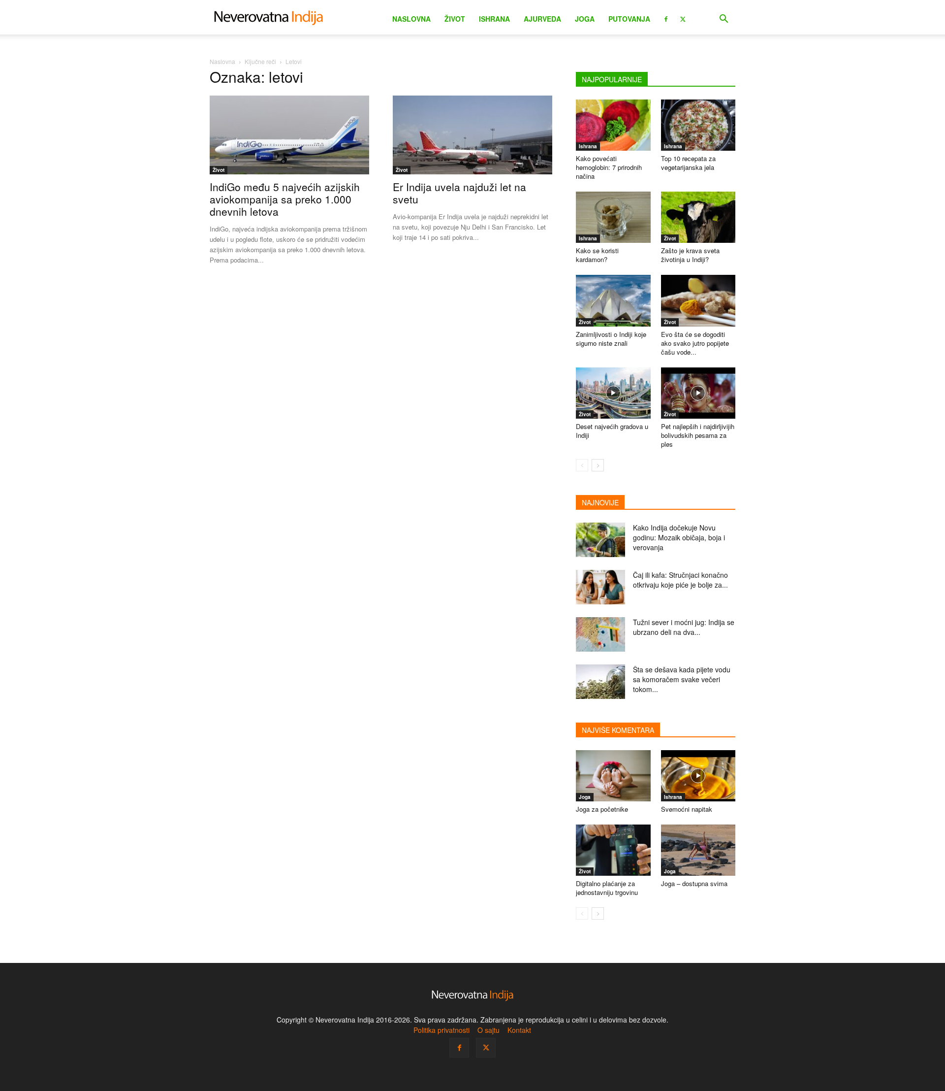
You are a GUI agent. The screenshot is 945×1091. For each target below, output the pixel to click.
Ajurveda (542, 19)
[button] (723, 20)
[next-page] (598, 465)
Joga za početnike (602, 809)
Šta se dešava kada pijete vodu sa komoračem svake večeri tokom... (681, 679)
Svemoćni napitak (686, 809)
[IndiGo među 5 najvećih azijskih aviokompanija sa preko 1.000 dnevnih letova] (289, 135)
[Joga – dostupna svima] (698, 850)
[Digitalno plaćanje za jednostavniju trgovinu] (613, 850)
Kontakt (519, 1030)
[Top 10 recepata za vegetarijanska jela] (698, 125)
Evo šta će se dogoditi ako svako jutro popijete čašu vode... (695, 343)
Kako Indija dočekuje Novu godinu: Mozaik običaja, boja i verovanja (679, 537)
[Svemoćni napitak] (698, 775)
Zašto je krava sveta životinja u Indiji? (690, 255)
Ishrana (494, 19)
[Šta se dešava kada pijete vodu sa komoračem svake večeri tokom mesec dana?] (600, 681)
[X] (682, 18)
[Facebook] (666, 18)
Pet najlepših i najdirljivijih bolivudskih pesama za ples (697, 435)
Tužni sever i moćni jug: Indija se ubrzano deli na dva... (683, 627)
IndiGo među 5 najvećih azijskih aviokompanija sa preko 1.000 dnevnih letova (285, 199)
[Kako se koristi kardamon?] (613, 217)
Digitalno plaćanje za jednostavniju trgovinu (607, 888)
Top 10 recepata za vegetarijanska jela (688, 163)
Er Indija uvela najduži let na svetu (459, 192)
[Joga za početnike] (613, 775)
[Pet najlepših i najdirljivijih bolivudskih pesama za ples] (698, 393)
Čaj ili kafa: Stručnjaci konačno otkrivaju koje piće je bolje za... (680, 580)
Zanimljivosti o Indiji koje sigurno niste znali (611, 339)
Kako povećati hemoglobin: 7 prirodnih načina (609, 167)
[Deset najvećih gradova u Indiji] (613, 393)
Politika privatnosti (441, 1030)
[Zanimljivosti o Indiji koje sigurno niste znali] (613, 300)
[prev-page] (582, 465)
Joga (585, 19)
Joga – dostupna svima (694, 883)
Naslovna (411, 19)
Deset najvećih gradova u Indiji (612, 431)
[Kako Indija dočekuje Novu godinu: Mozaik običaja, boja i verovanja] (600, 540)
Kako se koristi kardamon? (597, 255)
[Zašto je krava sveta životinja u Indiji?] (698, 217)
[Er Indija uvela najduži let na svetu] (472, 135)
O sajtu (488, 1030)
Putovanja (629, 19)
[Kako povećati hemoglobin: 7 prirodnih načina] (613, 125)
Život (454, 19)
